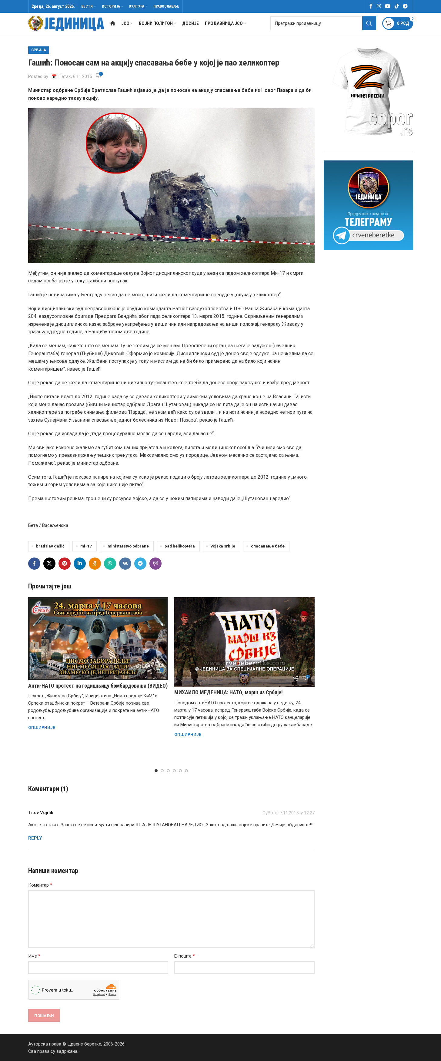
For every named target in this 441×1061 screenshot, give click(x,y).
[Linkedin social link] (80, 563)
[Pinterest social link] (64, 563)
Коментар (40, 885)
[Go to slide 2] (162, 770)
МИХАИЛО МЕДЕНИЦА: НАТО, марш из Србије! (228, 692)
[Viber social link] (155, 563)
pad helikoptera (180, 546)
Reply (35, 838)
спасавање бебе (268, 546)
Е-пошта (184, 956)
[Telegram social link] (405, 6)
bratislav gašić (50, 546)
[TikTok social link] (397, 6)
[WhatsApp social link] (110, 563)
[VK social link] (125, 563)
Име (34, 956)
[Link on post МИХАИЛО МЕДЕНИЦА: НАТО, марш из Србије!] (244, 642)
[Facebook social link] (371, 6)
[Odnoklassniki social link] (95, 563)
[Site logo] (66, 23)
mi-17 (86, 546)
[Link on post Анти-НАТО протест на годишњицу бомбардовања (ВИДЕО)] (98, 638)
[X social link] (49, 563)
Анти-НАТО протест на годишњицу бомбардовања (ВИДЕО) (98, 685)
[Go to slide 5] (180, 770)
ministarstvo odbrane (128, 546)
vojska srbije (223, 546)
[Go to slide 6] (186, 770)
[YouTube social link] (388, 6)
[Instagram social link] (379, 6)
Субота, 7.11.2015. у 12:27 (288, 813)
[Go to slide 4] (174, 770)
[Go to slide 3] (168, 770)
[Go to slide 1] (156, 770)
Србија (38, 50)
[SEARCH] (369, 23)
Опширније (41, 727)
